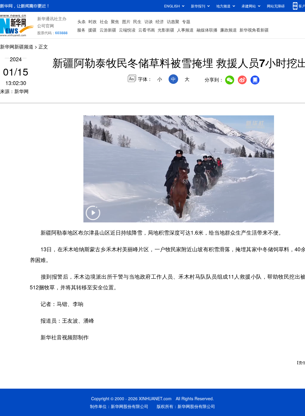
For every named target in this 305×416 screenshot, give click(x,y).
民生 (137, 21)
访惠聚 (173, 21)
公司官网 (45, 26)
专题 (186, 21)
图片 (126, 21)
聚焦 (115, 21)
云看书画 (146, 30)
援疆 (92, 30)
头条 (81, 21)
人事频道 (185, 30)
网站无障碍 (276, 5)
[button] (92, 216)
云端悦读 (127, 30)
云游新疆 (107, 30)
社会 (104, 21)
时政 (92, 21)
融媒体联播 (207, 30)
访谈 (148, 21)
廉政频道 (228, 30)
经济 (159, 21)
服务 (81, 30)
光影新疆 (166, 30)
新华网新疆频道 (16, 46)
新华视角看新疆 (254, 30)
